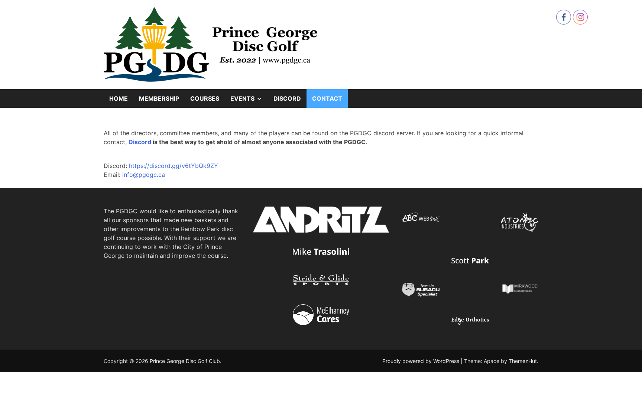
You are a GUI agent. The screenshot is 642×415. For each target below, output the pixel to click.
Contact (327, 98)
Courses (204, 98)
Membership (159, 98)
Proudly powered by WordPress (421, 361)
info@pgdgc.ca (143, 174)
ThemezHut (523, 361)
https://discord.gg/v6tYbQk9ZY (173, 165)
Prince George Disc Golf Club (185, 361)
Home (118, 98)
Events (249, 101)
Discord (287, 98)
